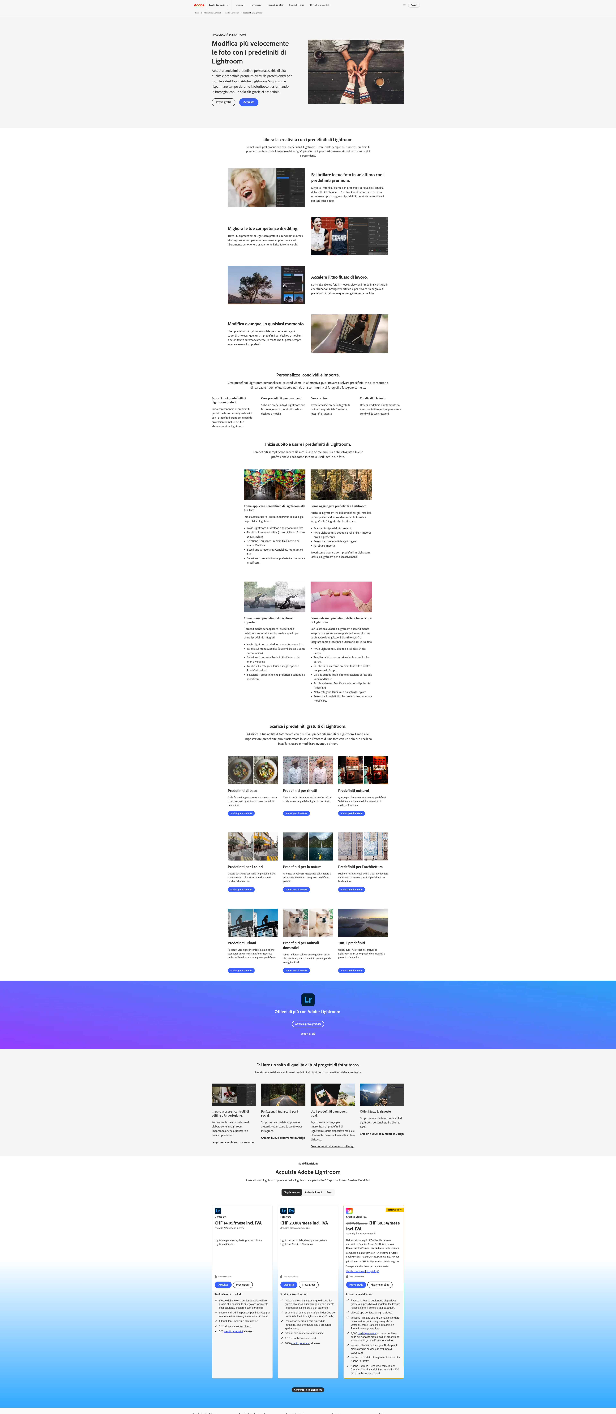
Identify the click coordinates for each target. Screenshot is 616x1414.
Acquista (248, 102)
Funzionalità (256, 5)
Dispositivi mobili (275, 5)
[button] (404, 5)
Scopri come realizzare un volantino (233, 1142)
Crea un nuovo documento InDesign (283, 1138)
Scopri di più (308, 1033)
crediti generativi (233, 1331)
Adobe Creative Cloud (212, 13)
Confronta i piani (296, 5)
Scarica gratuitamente (241, 813)
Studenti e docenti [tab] (313, 1192)
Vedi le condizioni (355, 1271)
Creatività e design (217, 5)
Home (196, 13)
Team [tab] (329, 1192)
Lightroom (239, 5)
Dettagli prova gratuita (320, 5)
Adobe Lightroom (232, 13)
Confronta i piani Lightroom (308, 1389)
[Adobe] (199, 5)
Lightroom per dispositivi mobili (339, 557)
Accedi (414, 5)
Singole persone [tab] (291, 1192)
